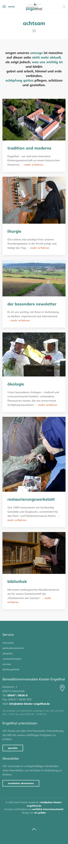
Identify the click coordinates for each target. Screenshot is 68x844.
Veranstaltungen (11, 658)
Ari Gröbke (40, 812)
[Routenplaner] (62, 688)
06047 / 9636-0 (17, 695)
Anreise (6, 664)
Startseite (8, 642)
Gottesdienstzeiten (13, 648)
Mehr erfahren (33, 164)
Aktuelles (7, 653)
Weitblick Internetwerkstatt (47, 809)
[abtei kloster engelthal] (34, 6)
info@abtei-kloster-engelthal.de (29, 703)
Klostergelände (10, 669)
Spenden (13, 748)
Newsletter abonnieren (21, 783)
